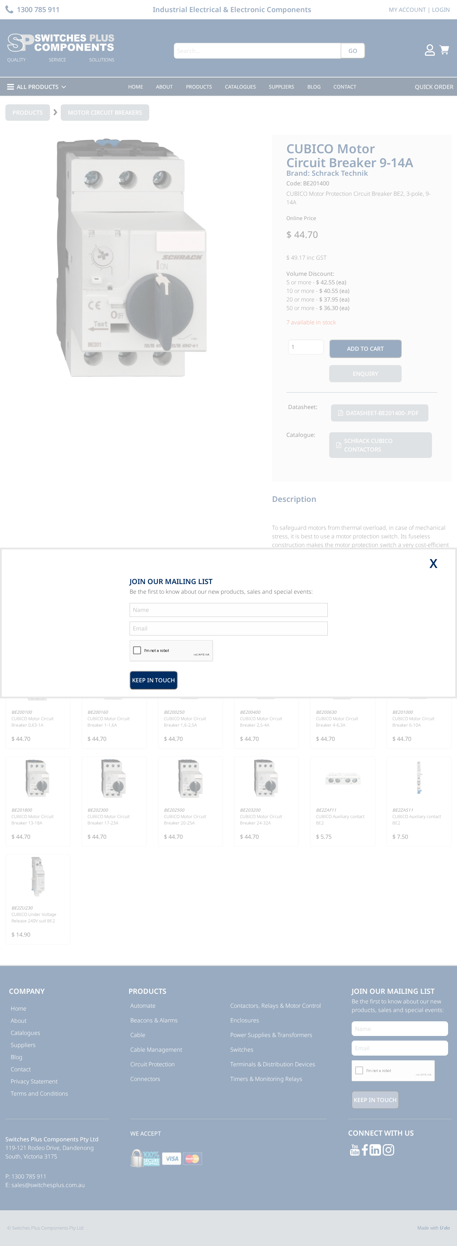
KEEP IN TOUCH (153, 680)
